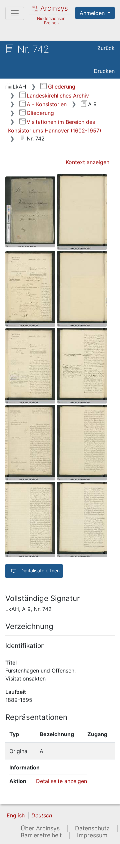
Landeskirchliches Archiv (58, 95)
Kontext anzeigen (87, 162)
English (16, 815)
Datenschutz (92, 828)
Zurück (106, 48)
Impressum (92, 835)
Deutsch (41, 815)
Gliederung (61, 86)
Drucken (104, 71)
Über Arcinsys (40, 828)
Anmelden (93, 13)
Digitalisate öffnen (39, 570)
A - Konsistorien (47, 104)
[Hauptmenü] (14, 13)
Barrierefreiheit (41, 835)
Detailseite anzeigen (61, 781)
